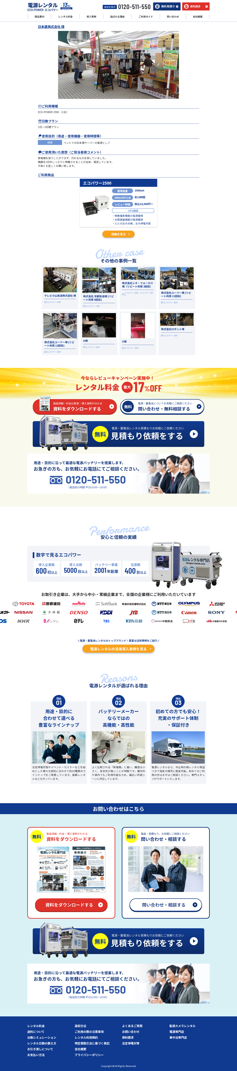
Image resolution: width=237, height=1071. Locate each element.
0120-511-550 (96, 479)
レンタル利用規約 (86, 1037)
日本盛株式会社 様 (51, 26)
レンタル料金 (36, 1026)
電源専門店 (176, 1031)
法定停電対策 (130, 1043)
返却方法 (80, 1026)
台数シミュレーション (41, 1037)
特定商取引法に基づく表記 (92, 1043)
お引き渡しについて (40, 1049)
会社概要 (80, 1049)
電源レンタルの (118, 648)
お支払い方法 (36, 1055)
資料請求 (128, 1037)
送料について (35, 1031)
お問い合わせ (130, 1031)
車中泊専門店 (178, 1037)
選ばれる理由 (117, 16)
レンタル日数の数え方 (41, 1043)
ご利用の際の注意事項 (89, 1031)
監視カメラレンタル (182, 1026)
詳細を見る (118, 234)
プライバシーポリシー (89, 1055)
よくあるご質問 (132, 1026)
